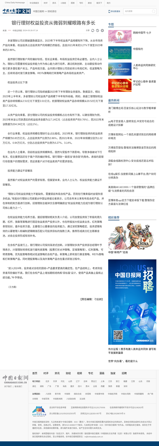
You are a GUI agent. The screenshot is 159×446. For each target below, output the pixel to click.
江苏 (110, 381)
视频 (73, 3)
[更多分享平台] (102, 31)
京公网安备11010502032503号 (62, 414)
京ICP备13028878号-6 (115, 414)
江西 (133, 381)
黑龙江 (94, 381)
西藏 (102, 386)
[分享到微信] (92, 31)
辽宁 (78, 381)
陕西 (110, 386)
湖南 (42, 386)
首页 (34, 373)
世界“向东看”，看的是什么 (123, 361)
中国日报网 (38, 11)
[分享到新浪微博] (97, 31)
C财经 (63, 3)
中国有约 (138, 49)
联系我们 (18, 386)
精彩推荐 (113, 217)
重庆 (72, 386)
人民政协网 (71, 399)
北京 (47, 381)
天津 (55, 381)
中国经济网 (112, 394)
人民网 (48, 394)
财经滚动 (52, 11)
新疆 (118, 386)
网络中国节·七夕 (142, 32)
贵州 (87, 386)
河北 (62, 381)
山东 (140, 381)
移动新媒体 (115, 11)
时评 (46, 3)
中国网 (67, 394)
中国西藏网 (139, 394)
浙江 (118, 381)
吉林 (85, 381)
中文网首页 (34, 3)
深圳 (125, 386)
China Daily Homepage (15, 3)
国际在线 (77, 394)
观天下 (99, 3)
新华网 (58, 394)
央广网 (150, 394)
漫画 (101, 373)
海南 (64, 386)
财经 (68, 373)
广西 (57, 386)
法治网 (82, 399)
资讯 (54, 3)
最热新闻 (113, 100)
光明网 (35, 399)
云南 (95, 386)
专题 (111, 24)
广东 (49, 386)
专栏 (81, 3)
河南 (148, 381)
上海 (102, 381)
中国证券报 (17, 31)
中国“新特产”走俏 (118, 252)
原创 (90, 3)
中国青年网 (99, 394)
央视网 (88, 394)
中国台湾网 (125, 394)
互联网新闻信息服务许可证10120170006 (88, 408)
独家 (113, 373)
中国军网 (45, 399)
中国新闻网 (57, 399)
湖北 (34, 386)
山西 (70, 381)
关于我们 (8, 386)
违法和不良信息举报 (57, 408)
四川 (80, 386)
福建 (125, 381)
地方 (109, 3)
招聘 (124, 373)
